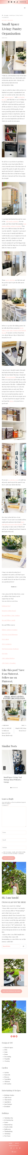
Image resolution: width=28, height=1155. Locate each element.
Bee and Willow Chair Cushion (11, 615)
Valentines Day (8, 1118)
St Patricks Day (8, 1120)
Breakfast (7, 1106)
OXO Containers (6, 644)
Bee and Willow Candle (8, 620)
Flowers (6, 1077)
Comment (5, 805)
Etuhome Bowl (6, 606)
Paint (5, 1052)
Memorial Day (8, 1124)
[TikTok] (17, 2)
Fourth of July (8, 1127)
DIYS (5, 1050)
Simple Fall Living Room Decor (20, 728)
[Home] (2, 15)
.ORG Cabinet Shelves (8, 658)
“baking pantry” (9, 97)
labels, (12, 401)
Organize (10, 20)
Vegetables (7, 1079)
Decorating (7, 1056)
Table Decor (8, 1097)
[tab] (10, 787)
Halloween (7, 1129)
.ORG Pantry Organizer (9, 663)
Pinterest (7, 681)
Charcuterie (8, 1099)
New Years (7, 1136)
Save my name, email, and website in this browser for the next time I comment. (14, 852)
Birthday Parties (9, 1095)
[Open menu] (24, 8)
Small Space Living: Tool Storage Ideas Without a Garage (13, 779)
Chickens (7, 1081)
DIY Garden (7, 1084)
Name (4, 832)
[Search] (23, 946)
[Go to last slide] (4, 768)
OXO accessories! (10, 377)
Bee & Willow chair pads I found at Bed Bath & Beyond (14, 330)
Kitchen (4, 20)
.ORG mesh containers (12, 221)
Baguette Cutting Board (9, 611)
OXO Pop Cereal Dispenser (10, 634)
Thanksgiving (8, 1131)
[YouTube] (20, 1148)
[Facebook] (8, 2)
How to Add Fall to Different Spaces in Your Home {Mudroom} (7, 730)
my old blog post (13, 480)
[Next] (23, 768)
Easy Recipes (8, 1104)
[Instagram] (11, 2)
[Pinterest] (14, 2)
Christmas (7, 1133)
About (17, 1143)
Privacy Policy (14, 1145)
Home (6, 1054)
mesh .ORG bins (10, 280)
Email (4, 840)
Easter (6, 1122)
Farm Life (7, 1075)
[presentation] (14, 762)
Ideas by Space (8, 1047)
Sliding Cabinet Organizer (9, 630)
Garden (6, 1072)
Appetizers (7, 1102)
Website (4, 847)
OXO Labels (5, 639)
